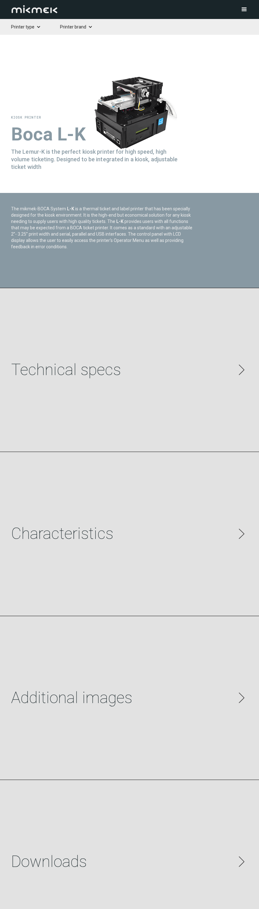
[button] (230, 9)
